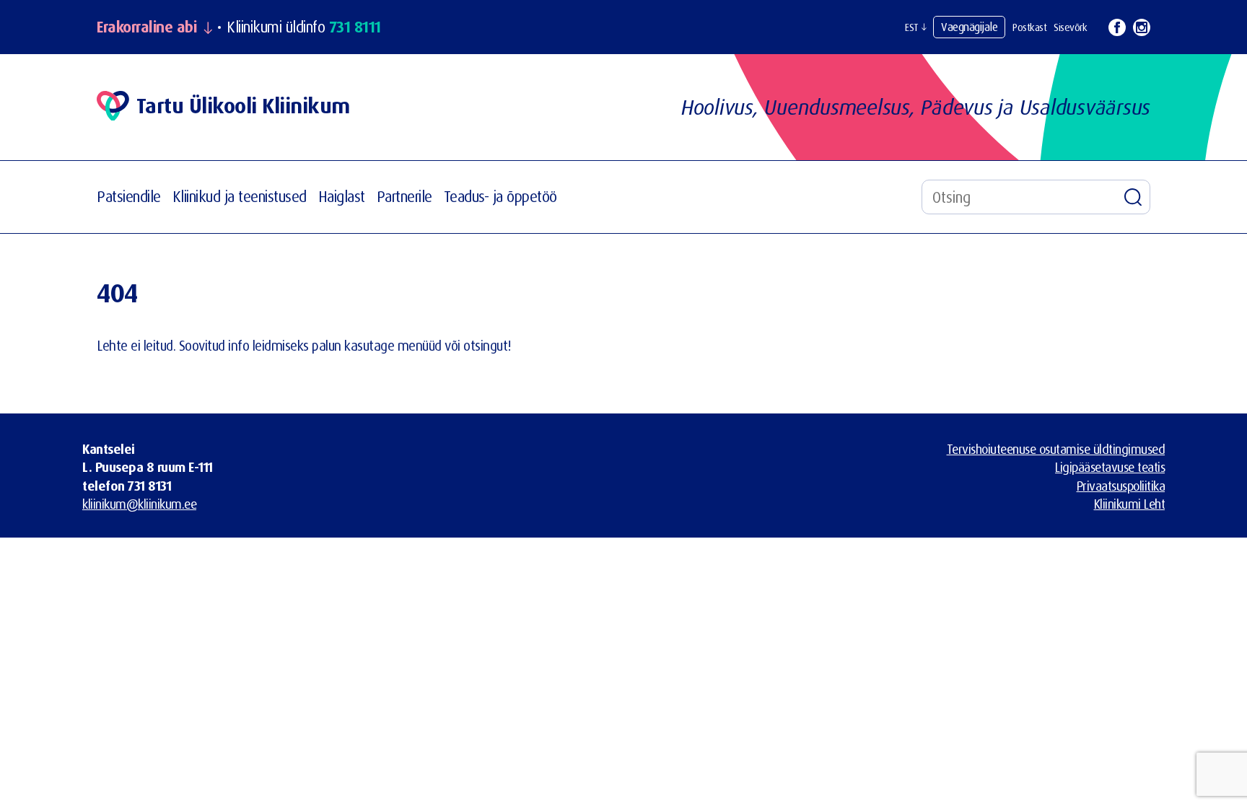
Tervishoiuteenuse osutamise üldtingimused (1056, 449)
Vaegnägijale (969, 26)
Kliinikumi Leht (1129, 504)
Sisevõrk (1070, 27)
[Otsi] (1133, 197)
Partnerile (404, 196)
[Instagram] (1141, 27)
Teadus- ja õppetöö (500, 196)
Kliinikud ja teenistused (239, 196)
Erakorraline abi (146, 27)
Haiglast (341, 196)
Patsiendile (129, 196)
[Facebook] (1117, 27)
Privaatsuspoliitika (1121, 486)
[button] (915, 27)
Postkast (1029, 27)
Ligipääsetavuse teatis (1110, 467)
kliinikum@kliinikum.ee (139, 504)
